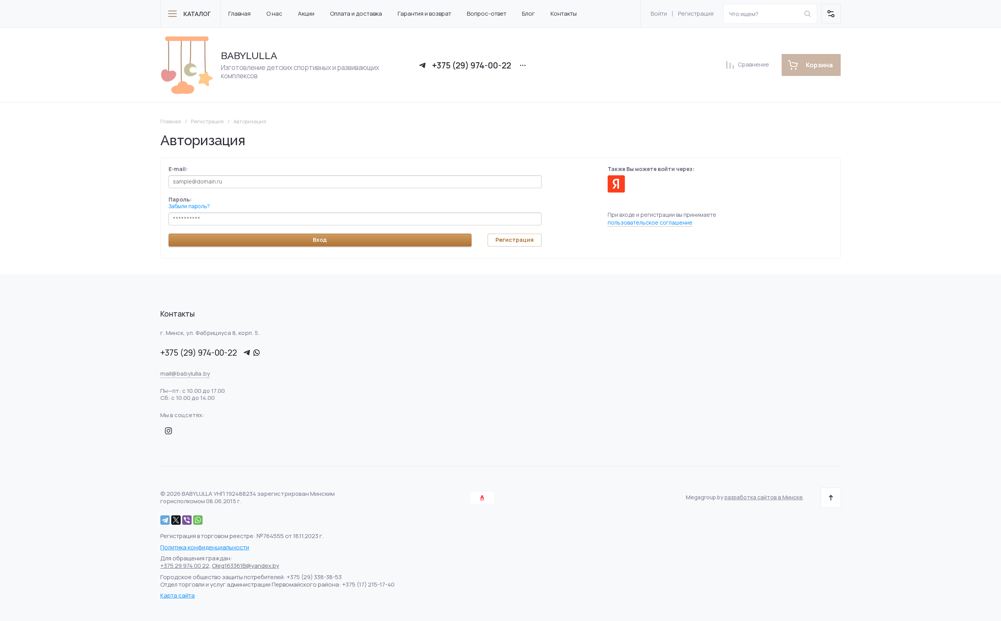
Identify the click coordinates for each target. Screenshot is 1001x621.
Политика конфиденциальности (204, 547)
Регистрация (696, 13)
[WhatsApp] (198, 520)
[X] (176, 520)
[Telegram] (165, 520)
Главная (170, 121)
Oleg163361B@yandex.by (245, 566)
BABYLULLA (249, 55)
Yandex (616, 184)
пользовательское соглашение (650, 222)
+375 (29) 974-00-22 (471, 65)
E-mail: (178, 169)
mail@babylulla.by (185, 373)
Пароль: (180, 199)
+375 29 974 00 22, (185, 566)
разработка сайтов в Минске (764, 497)
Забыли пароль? (189, 206)
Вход (320, 239)
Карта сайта (177, 595)
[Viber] (187, 520)
